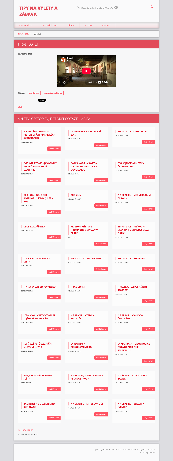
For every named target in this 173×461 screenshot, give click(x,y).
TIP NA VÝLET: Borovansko (39, 286)
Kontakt (106, 25)
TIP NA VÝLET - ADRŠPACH (132, 131)
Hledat (152, 7)
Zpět (20, 106)
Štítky (21, 93)
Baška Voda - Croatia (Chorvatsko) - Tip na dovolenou (84, 166)
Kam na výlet (25, 25)
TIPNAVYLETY (23, 34)
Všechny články (25, 429)
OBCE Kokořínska (34, 226)
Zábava (71, 25)
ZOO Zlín (76, 194)
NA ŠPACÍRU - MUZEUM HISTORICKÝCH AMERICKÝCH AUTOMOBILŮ (39, 135)
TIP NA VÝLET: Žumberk (131, 258)
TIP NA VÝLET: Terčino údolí (87, 258)
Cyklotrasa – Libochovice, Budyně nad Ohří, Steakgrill (134, 347)
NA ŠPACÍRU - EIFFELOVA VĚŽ (87, 403)
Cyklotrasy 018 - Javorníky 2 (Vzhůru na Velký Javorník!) (40, 166)
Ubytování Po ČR (50, 25)
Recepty (88, 25)
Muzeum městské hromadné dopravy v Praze (84, 230)
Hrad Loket (33, 93)
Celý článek (54, 148)
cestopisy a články (53, 93)
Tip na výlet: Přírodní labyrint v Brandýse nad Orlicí (133, 230)
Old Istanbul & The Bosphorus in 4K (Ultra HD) (38, 198)
